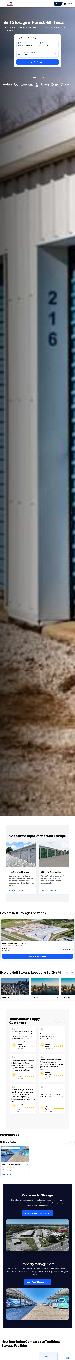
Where (44, 43)
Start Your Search (16, 890)
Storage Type (24, 43)
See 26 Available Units (37, 956)
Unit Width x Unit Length (28, 52)
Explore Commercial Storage (37, 1213)
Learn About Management (37, 1282)
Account (69, 4)
